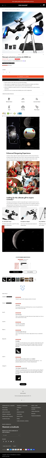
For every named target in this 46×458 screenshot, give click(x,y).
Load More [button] (23, 384)
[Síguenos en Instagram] (6, 441)
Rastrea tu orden (20, 416)
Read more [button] (17, 346)
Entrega (18, 418)
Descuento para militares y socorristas (36, 408)
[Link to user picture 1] (18, 351)
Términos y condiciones (6, 414)
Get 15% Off (3, 229)
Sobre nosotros (5, 407)
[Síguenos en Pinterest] (8, 441)
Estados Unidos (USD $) (7, 446)
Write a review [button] (16, 271)
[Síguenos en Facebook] (3, 441)
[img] (18, 297)
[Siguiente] (43, 54)
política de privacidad (6, 411)
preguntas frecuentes (20, 411)
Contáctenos (19, 407)
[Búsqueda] (5, 5)
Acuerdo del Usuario (6, 418)
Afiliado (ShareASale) (35, 411)
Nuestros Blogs (5, 409)
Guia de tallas (19, 414)
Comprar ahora (23, 79)
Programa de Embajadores (36, 415)
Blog (18, 409)
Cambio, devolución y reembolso (23, 420)
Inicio (3, 9)
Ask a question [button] (30, 271)
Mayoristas (33, 413)
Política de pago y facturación (7, 416)
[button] (5, 65)
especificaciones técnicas (8, 93)
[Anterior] (2, 54)
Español (14, 446)
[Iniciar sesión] (40, 5)
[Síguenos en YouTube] (11, 441)
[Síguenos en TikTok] (13, 441)
